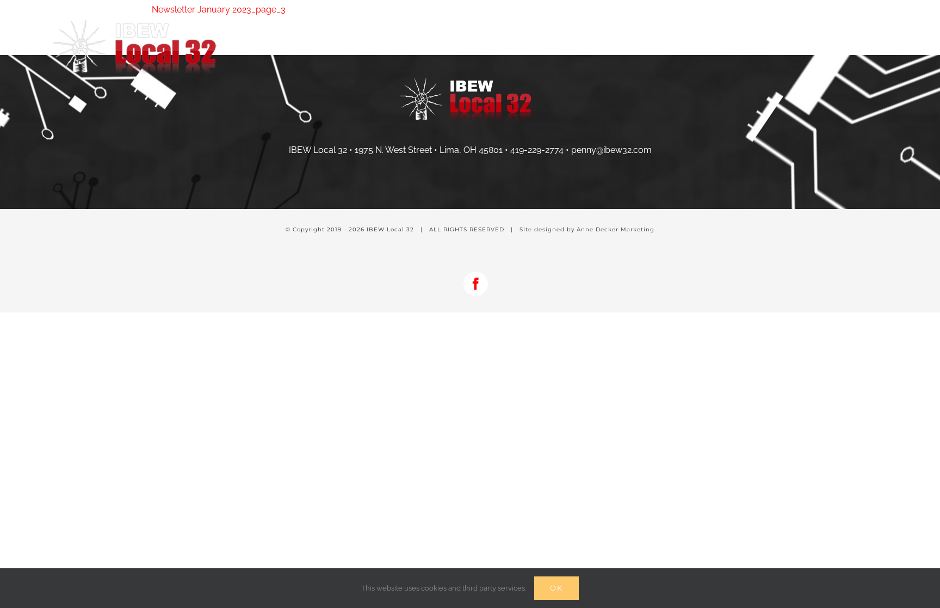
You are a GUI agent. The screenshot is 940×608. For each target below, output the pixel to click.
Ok (556, 588)
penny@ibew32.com (611, 150)
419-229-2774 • (540, 150)
